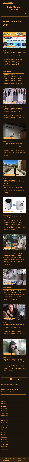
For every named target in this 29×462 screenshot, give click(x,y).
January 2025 (4, 444)
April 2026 (4, 408)
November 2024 (4, 449)
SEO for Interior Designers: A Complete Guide (13, 394)
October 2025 (4, 422)
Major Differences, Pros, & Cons (10, 389)
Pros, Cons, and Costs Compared (9, 391)
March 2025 (4, 439)
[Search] (25, 13)
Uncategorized (7, 50)
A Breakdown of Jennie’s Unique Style (13, 324)
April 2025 (4, 437)
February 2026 (4, 413)
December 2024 (4, 446)
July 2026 (3, 401)
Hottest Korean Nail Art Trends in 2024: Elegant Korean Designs (14, 289)
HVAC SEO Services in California (10, 384)
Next (18, 379)
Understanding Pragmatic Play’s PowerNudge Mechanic (13, 73)
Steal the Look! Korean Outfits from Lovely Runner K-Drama (13, 254)
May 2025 (3, 434)
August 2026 (4, 398)
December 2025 (4, 418)
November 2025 (4, 420)
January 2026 (4, 415)
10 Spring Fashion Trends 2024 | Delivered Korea (14, 108)
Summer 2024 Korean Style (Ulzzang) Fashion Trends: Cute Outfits (13, 182)
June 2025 (3, 432)
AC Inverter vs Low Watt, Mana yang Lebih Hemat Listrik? (13, 144)
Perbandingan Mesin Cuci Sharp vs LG (14, 217)
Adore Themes (17, 460)
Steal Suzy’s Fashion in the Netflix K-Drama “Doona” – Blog (13, 360)
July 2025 (3, 429)
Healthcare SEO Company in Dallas (10, 386)
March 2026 (4, 410)
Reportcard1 (14, 6)
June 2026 (3, 403)
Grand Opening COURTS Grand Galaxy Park (14, 52)
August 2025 (4, 427)
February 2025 (4, 441)
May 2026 (3, 406)
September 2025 (5, 425)
